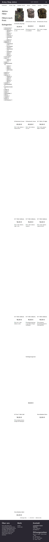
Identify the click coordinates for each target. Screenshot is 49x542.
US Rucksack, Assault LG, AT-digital (35, 21)
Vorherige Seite (23, 517)
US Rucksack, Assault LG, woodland (35, 121)
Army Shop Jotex (9, 2)
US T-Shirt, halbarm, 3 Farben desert (23, 219)
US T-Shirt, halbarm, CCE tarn (33, 219)
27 (33, 517)
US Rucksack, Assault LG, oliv (21, 121)
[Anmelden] (46, 2)
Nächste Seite (38, 517)
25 (31, 517)
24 (30, 517)
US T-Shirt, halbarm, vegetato (33, 316)
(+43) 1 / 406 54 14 (34, 1)
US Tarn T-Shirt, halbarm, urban (22, 414)
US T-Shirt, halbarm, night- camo (22, 316)
